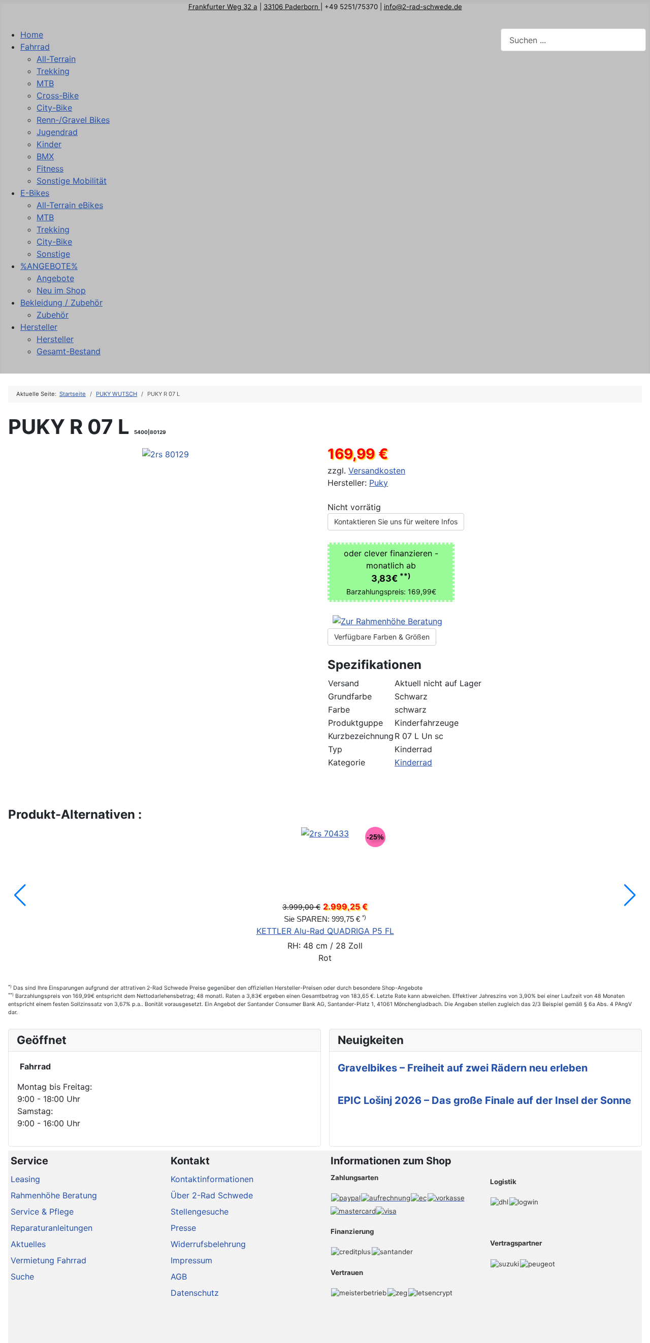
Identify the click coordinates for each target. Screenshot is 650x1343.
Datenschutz (195, 1293)
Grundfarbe (350, 696)
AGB (179, 1276)
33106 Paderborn (292, 7)
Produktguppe (355, 723)
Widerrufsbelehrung (208, 1244)
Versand (343, 683)
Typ (335, 749)
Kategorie (346, 762)
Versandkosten (376, 470)
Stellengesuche (200, 1211)
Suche (22, 1276)
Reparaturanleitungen (51, 1228)
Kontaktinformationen (212, 1179)
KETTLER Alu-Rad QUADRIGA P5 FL (325, 931)
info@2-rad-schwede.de (423, 7)
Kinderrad (413, 762)
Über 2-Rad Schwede (212, 1195)
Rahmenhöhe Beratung (54, 1195)
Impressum (191, 1260)
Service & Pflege (42, 1211)
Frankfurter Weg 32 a (222, 7)
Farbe (339, 709)
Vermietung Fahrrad (48, 1260)
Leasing (25, 1179)
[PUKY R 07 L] (165, 453)
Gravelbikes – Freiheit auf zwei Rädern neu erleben (463, 1068)
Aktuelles (28, 1244)
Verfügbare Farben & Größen (382, 636)
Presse (183, 1228)
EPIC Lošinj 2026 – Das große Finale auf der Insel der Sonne (484, 1100)
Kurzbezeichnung (361, 736)
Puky (378, 483)
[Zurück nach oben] (637, 1330)
